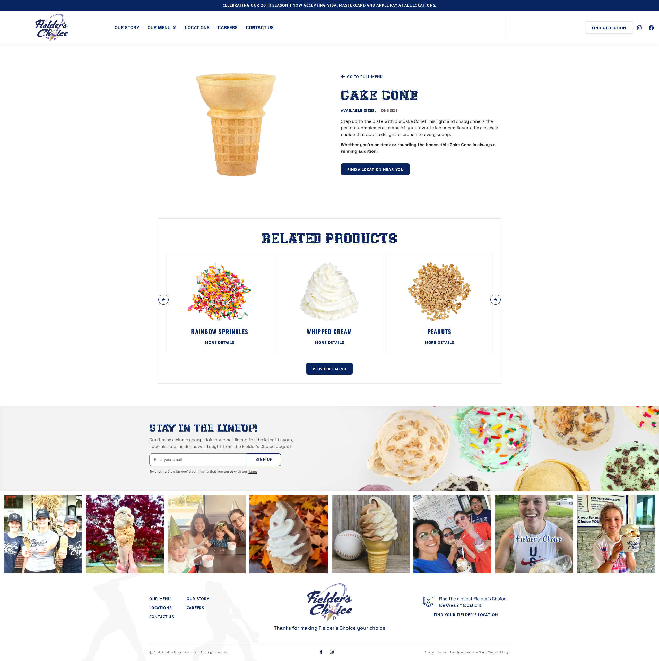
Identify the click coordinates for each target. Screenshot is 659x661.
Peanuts (439, 331)
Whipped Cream (329, 331)
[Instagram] (332, 652)
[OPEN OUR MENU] (174, 27)
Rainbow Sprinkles (219, 331)
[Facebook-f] (321, 652)
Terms (252, 471)
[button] (163, 300)
